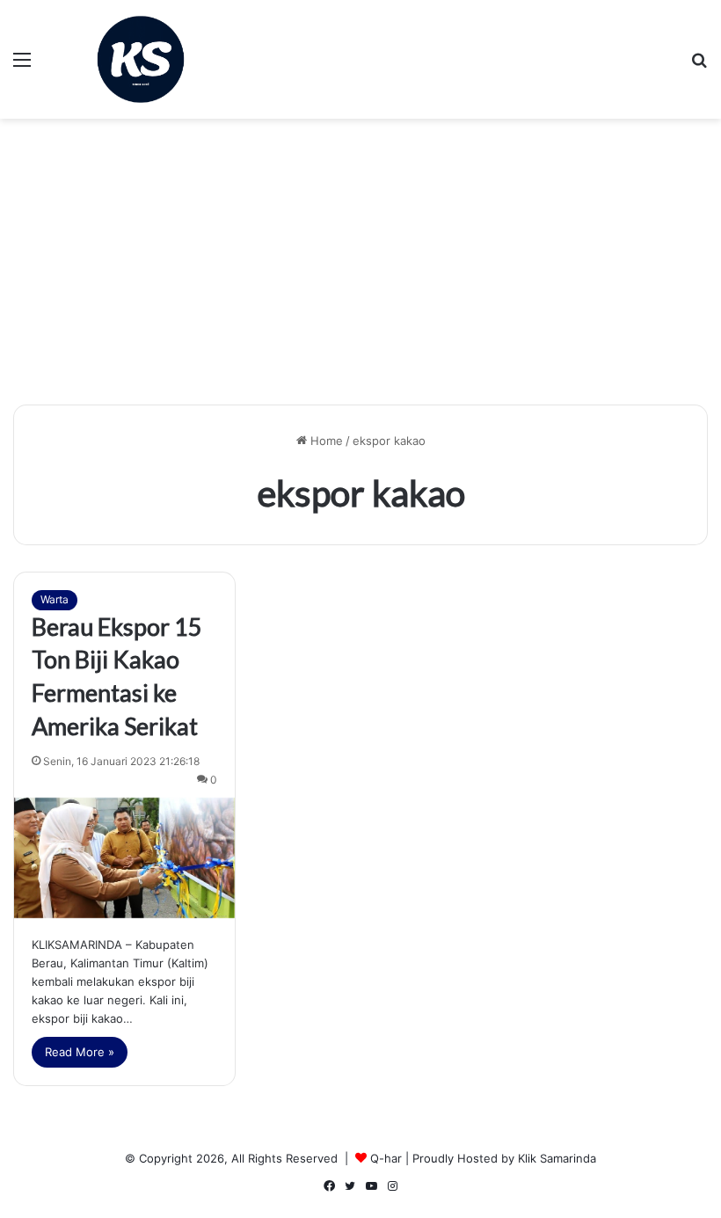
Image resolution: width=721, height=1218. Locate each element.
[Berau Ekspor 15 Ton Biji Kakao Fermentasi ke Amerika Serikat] (124, 858)
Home (325, 441)
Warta (54, 599)
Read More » (79, 1052)
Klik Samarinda (557, 1158)
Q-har (386, 1158)
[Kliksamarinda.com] (140, 59)
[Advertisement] (360, 268)
